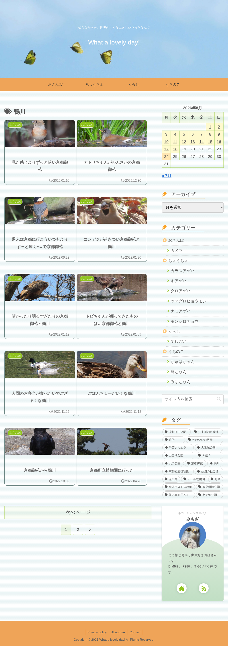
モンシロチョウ (185, 321)
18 (175, 149)
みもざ (192, 519)
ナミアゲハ (181, 311)
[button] (219, 399)
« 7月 (166, 175)
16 (219, 141)
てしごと (179, 341)
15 (210, 141)
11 (175, 141)
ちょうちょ (178, 260)
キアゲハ (179, 281)
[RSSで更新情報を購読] (204, 588)
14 (201, 141)
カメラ (177, 250)
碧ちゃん (179, 372)
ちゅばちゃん (183, 361)
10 (166, 141)
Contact (135, 632)
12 (184, 141)
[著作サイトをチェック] (182, 588)
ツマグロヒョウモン (189, 301)
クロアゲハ (181, 291)
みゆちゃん (181, 382)
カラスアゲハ (183, 271)
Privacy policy (97, 632)
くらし (174, 331)
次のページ (78, 512)
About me (118, 632)
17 (166, 149)
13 (192, 141)
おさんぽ (176, 240)
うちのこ (176, 351)
